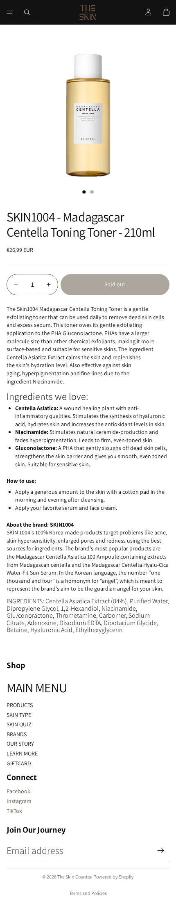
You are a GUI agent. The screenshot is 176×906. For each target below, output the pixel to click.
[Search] (27, 12)
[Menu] (9, 12)
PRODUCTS (20, 705)
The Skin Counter (74, 877)
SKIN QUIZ (19, 724)
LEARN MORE (22, 753)
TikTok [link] (14, 811)
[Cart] (166, 12)
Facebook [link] (18, 791)
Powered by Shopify (113, 877)
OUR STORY (20, 743)
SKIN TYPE (19, 715)
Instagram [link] (19, 801)
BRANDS (17, 734)
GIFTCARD (19, 763)
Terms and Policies (88, 893)
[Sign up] (160, 850)
